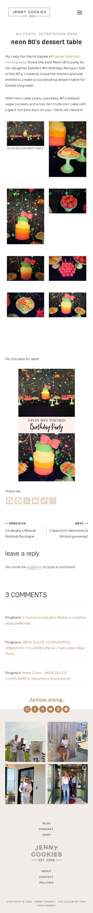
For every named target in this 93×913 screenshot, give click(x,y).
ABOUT (46, 871)
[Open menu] (79, 12)
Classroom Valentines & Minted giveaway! (69, 530)
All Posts (26, 34)
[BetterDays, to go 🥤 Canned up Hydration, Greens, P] (25, 784)
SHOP (46, 834)
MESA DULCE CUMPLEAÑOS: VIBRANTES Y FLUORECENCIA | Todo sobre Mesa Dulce (45, 648)
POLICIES (46, 882)
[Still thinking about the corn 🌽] (68, 784)
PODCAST (46, 829)
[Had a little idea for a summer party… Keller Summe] (25, 742)
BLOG (47, 823)
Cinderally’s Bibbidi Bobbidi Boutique (20, 530)
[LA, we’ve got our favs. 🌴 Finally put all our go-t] (68, 742)
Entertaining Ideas (58, 34)
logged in (34, 567)
